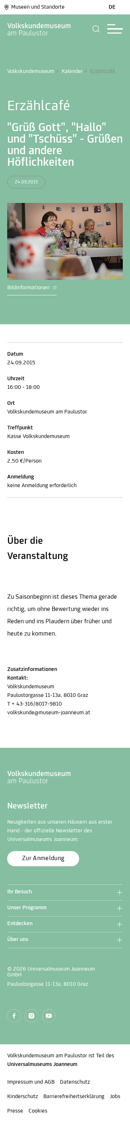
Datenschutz (75, 1082)
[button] (96, 28)
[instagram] (31, 1016)
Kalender (72, 71)
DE (112, 7)
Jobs (115, 1097)
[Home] (39, 29)
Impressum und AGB (31, 1082)
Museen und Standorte (38, 7)
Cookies (38, 1111)
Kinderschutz (22, 1097)
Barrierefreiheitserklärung (73, 1097)
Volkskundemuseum (30, 71)
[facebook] (14, 1016)
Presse (15, 1111)
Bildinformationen (29, 288)
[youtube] (49, 1016)
